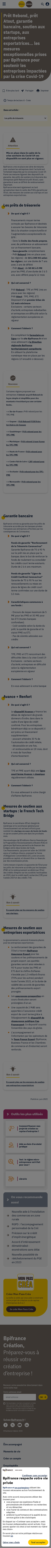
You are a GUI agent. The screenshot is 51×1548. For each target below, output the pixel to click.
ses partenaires (22, 1487)
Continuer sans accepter (34, 1475)
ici (12, 1536)
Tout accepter (38, 1542)
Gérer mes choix (11, 1542)
